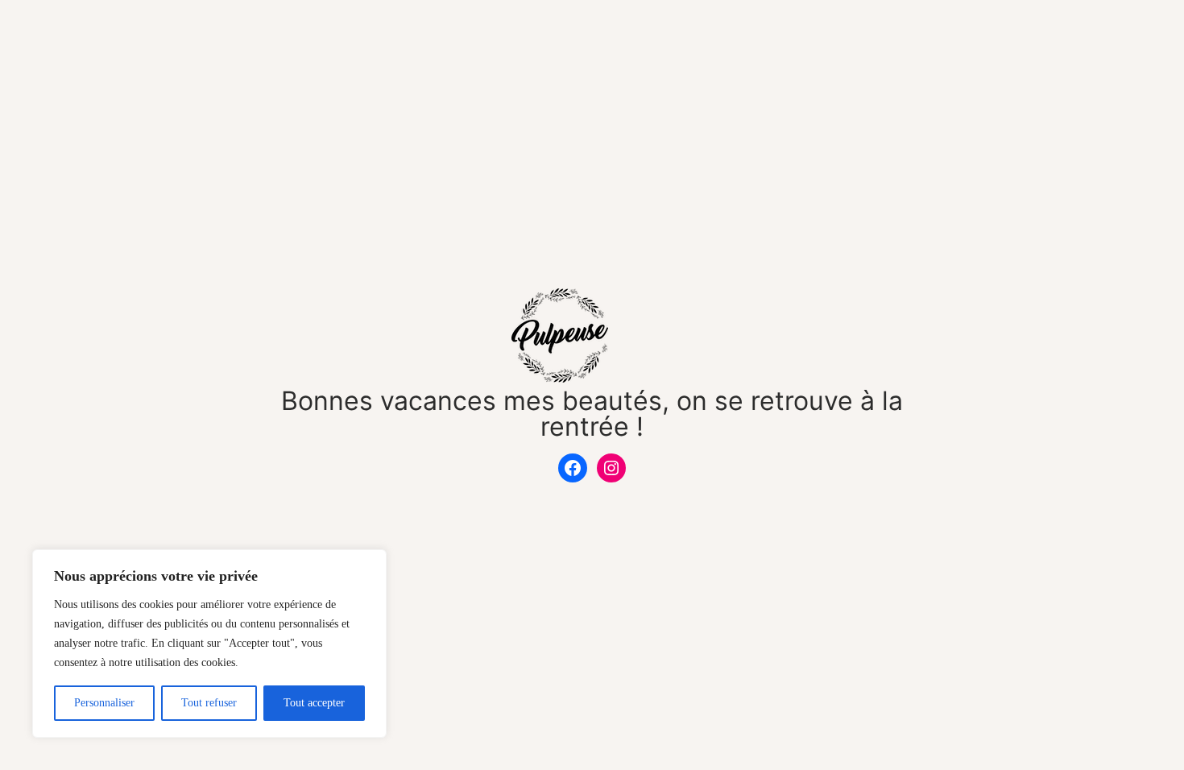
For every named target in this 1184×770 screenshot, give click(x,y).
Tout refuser (209, 703)
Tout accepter (314, 703)
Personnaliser (104, 703)
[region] (209, 643)
